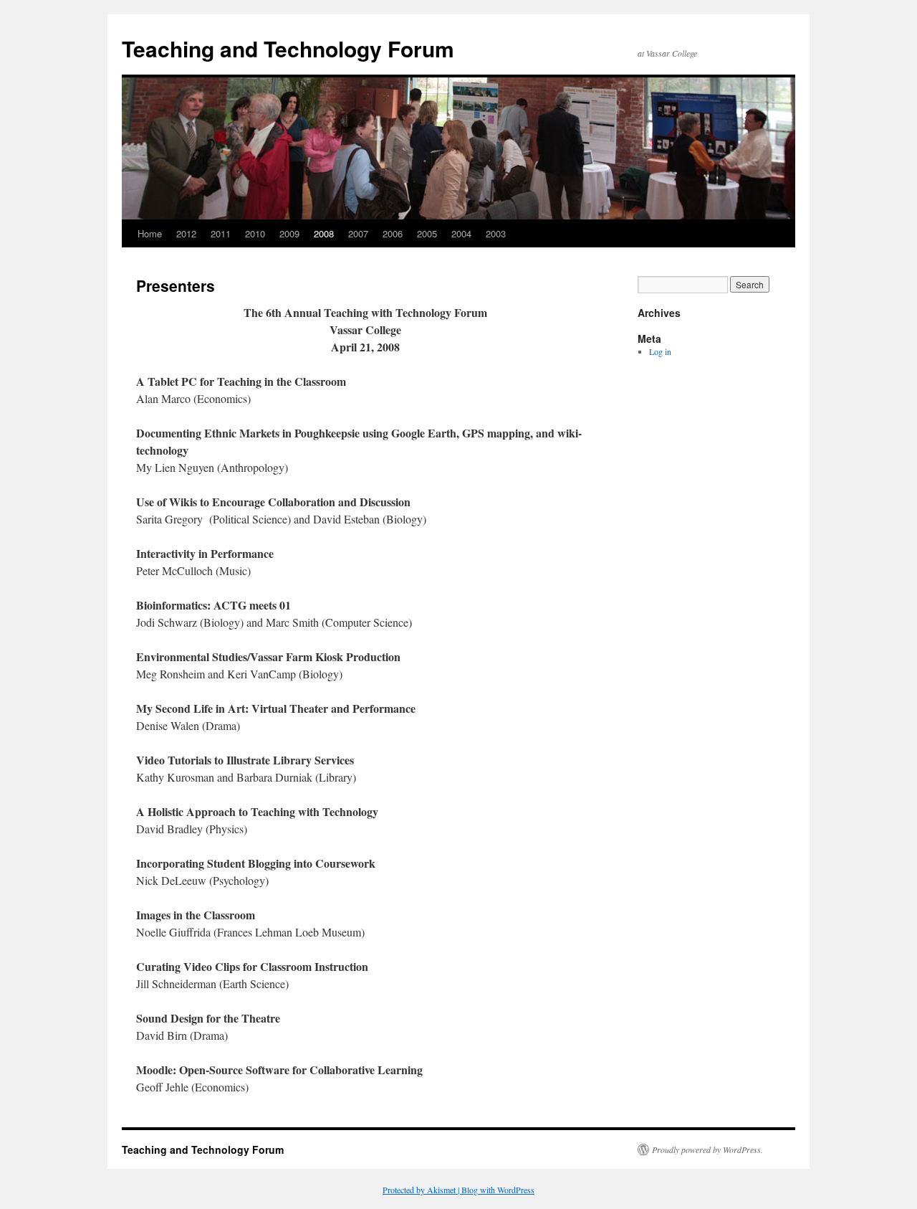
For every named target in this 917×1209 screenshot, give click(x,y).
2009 (289, 233)
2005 (427, 233)
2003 (496, 233)
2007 (358, 233)
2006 (393, 233)
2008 (324, 233)
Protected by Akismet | (422, 1189)
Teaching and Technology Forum (288, 48)
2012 (186, 233)
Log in (660, 351)
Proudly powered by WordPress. (707, 1149)
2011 (221, 233)
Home (150, 233)
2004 (461, 233)
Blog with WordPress (497, 1189)
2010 (255, 233)
